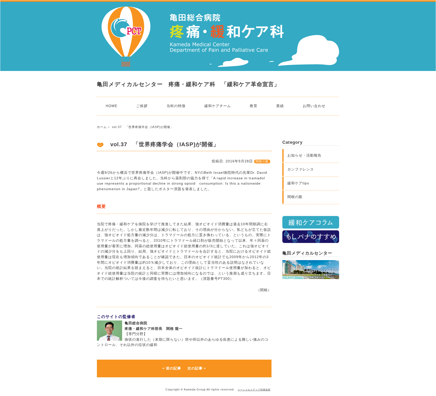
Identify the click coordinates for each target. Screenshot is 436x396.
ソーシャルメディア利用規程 (254, 389)
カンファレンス (300, 169)
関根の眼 (262, 161)
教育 (253, 106)
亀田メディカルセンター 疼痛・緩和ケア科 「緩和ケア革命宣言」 (188, 84)
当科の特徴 (176, 106)
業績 (280, 106)
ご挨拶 (142, 106)
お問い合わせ (314, 106)
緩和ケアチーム (217, 106)
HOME (111, 106)
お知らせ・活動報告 (304, 155)
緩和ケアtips (298, 183)
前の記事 (173, 368)
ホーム (102, 127)
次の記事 (195, 368)
